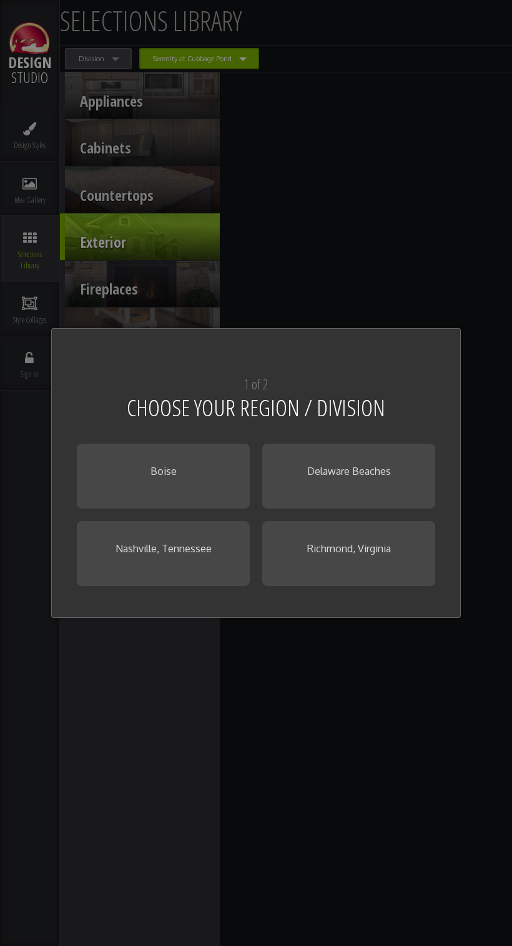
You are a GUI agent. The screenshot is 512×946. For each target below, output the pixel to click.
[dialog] (256, 473)
